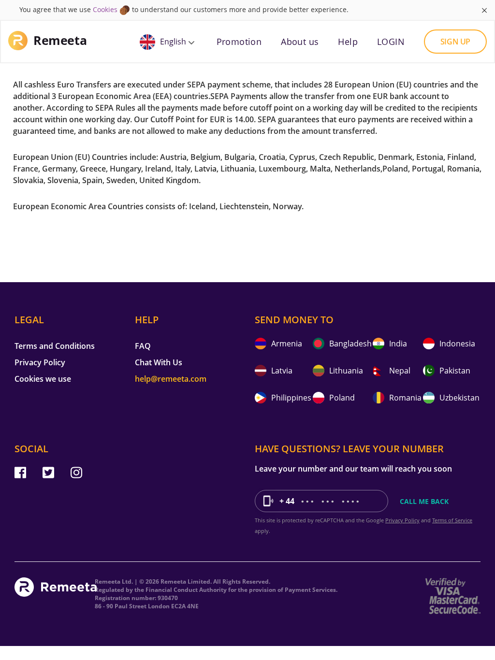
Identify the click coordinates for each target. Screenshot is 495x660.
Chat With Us (158, 362)
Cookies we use (43, 378)
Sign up (455, 41)
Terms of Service (452, 520)
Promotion (239, 41)
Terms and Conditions (55, 346)
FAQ (143, 346)
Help (348, 41)
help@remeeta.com (170, 378)
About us (300, 41)
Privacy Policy (40, 362)
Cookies (105, 9)
